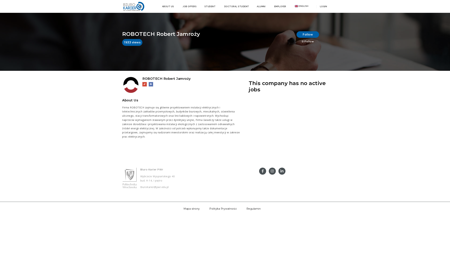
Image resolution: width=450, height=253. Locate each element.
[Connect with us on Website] (144, 84)
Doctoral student (236, 6)
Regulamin (253, 208)
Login (323, 6)
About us (168, 6)
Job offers (190, 6)
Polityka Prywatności (223, 208)
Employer (280, 6)
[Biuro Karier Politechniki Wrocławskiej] (133, 6)
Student (210, 6)
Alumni (261, 6)
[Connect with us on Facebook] (151, 84)
